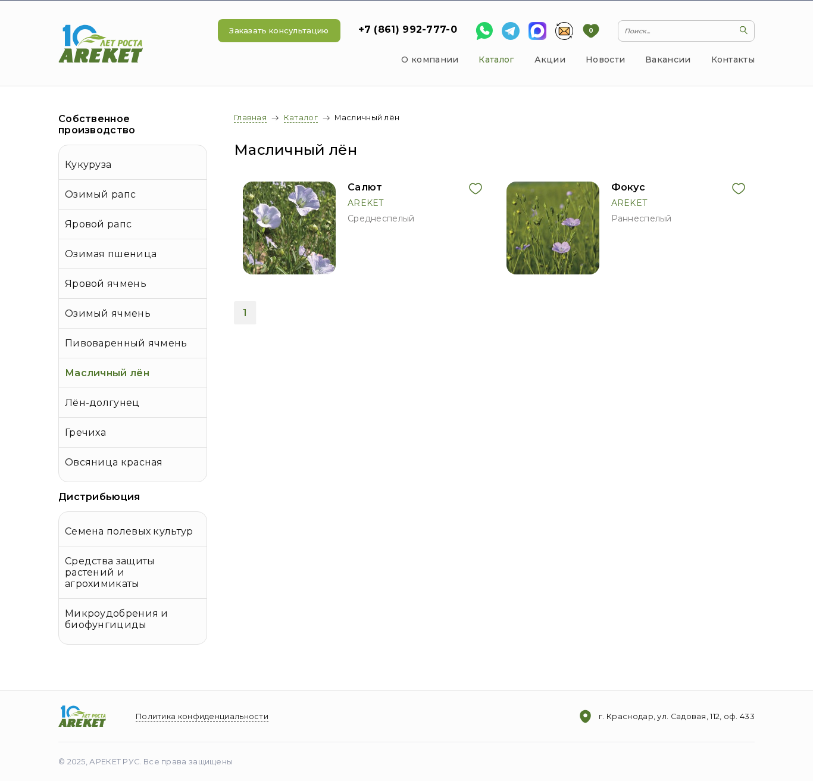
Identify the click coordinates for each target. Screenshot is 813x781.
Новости (605, 59)
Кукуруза (88, 164)
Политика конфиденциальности (202, 716)
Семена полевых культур (129, 531)
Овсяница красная (114, 462)
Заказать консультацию (279, 30)
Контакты (733, 59)
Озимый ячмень (108, 313)
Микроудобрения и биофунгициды (116, 619)
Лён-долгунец (102, 402)
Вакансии (667, 59)
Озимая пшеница (111, 254)
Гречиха (85, 432)
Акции (550, 59)
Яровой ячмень (105, 283)
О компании (429, 59)
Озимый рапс (100, 194)
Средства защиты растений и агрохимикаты (110, 572)
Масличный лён (107, 373)
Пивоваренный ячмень (126, 343)
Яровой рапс (98, 224)
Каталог (496, 59)
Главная (250, 117)
